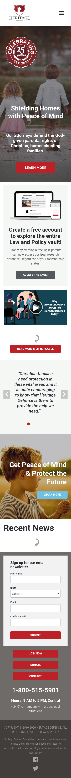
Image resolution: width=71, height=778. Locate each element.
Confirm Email (18, 616)
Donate (23, 743)
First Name (16, 573)
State (13, 588)
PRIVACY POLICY (48, 732)
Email (13, 602)
